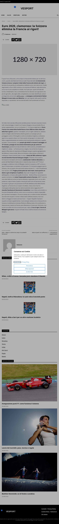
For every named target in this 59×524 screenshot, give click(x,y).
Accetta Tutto (29, 272)
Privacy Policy (25, 262)
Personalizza (29, 266)
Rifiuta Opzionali (29, 269)
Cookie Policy (17, 262)
